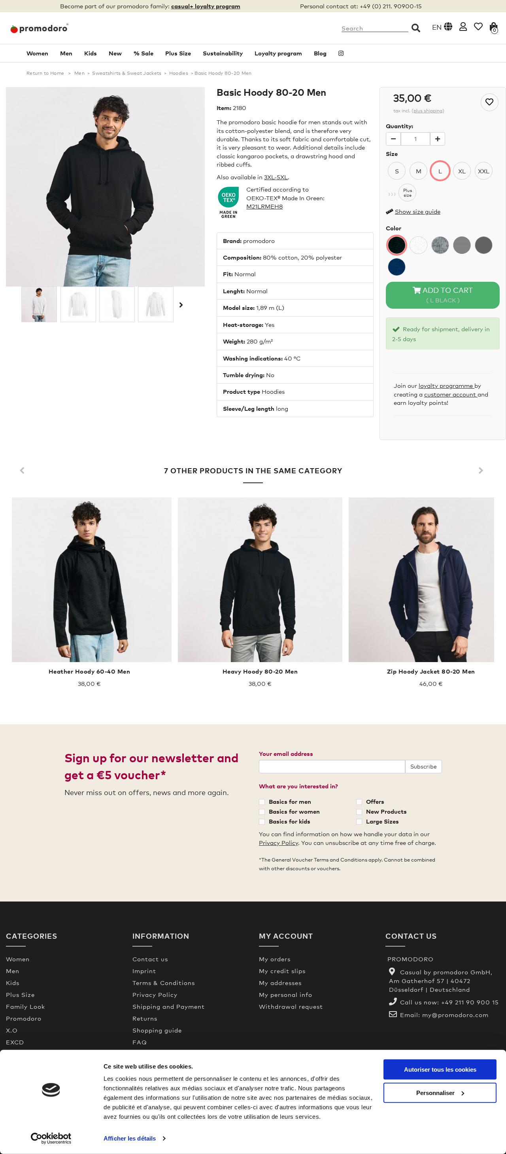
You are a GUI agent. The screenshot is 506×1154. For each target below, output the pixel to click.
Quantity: (399, 125)
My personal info (285, 994)
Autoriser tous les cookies (440, 1069)
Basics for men (290, 801)
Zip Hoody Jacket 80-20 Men (431, 671)
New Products (386, 811)
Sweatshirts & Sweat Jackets (126, 73)
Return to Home (45, 73)
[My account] (463, 26)
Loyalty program (278, 53)
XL (462, 171)
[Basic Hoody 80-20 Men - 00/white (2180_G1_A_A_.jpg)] (78, 304)
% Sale (143, 53)
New (115, 53)
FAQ (139, 1042)
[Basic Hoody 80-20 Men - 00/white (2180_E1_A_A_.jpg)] (39, 304)
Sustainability (223, 53)
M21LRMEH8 (264, 206)
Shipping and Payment (168, 1006)
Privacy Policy (278, 842)
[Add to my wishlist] (489, 102)
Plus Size (178, 53)
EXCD (15, 1042)
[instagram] (340, 53)
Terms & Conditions (163, 982)
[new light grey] (462, 245)
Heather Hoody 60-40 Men (89, 671)
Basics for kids (289, 821)
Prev (24, 471)
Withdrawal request (291, 1006)
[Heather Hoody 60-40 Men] (89, 579)
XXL (483, 171)
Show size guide (417, 211)
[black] (397, 245)
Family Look (25, 1006)
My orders (275, 958)
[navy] (397, 267)
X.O (12, 1030)
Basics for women (294, 811)
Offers (375, 801)
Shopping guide (157, 1030)
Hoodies (178, 73)
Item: (224, 107)
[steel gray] (484, 245)
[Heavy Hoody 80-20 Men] (260, 579)
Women (37, 53)
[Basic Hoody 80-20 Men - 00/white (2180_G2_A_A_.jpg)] (117, 304)
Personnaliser (435, 1092)
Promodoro (24, 1018)
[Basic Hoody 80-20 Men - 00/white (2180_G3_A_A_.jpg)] (155, 304)
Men (66, 53)
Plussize (407, 193)
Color (393, 228)
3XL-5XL (276, 176)
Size (392, 153)
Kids (90, 53)
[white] (418, 245)
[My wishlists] (478, 26)
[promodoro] (63, 28)
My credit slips (282, 970)
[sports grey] (440, 245)
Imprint (144, 970)
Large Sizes (382, 821)
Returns (144, 1018)
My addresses (280, 982)
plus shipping (427, 111)
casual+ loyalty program (205, 5)
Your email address (286, 753)
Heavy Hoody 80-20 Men (260, 671)
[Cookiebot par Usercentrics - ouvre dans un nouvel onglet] (51, 1139)
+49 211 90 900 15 (470, 1002)
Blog (320, 53)
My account (286, 935)
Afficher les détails (130, 1138)
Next (180, 305)
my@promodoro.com (455, 1014)
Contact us (150, 958)
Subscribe (423, 766)
